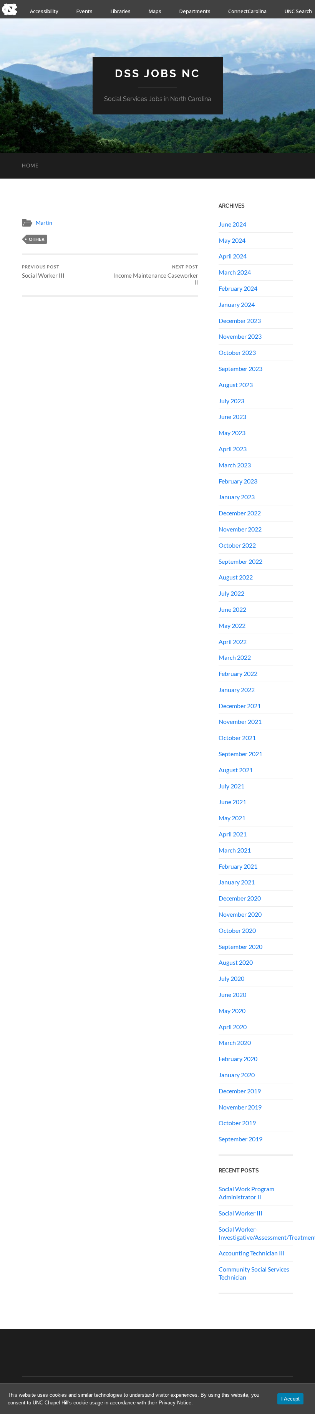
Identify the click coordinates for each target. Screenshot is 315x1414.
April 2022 (233, 641)
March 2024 (235, 272)
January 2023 (237, 496)
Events (84, 11)
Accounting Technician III (252, 1253)
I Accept (290, 1399)
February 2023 (238, 481)
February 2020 (238, 1058)
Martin (44, 223)
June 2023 (232, 416)
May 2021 (232, 817)
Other (37, 239)
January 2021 (237, 882)
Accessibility (44, 11)
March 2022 (235, 657)
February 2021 (238, 866)
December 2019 (240, 1090)
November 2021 (240, 721)
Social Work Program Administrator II (246, 1192)
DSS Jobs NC (157, 73)
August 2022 (236, 577)
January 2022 (237, 689)
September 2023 (240, 368)
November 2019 (240, 1107)
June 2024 (232, 224)
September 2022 (240, 561)
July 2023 (231, 400)
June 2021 (232, 801)
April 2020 (233, 1026)
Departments (195, 11)
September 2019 (240, 1138)
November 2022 (240, 529)
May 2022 (232, 625)
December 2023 (240, 320)
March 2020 (235, 1042)
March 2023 (235, 465)
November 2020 (240, 914)
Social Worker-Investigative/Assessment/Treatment (256, 1233)
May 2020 (232, 1010)
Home (30, 165)
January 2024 (237, 304)
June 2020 (232, 994)
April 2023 (233, 448)
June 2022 (232, 609)
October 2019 (237, 1122)
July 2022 (231, 593)
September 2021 (240, 753)
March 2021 (235, 850)
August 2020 (236, 962)
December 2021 (240, 705)
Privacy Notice (175, 1403)
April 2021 (233, 834)
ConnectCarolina (247, 11)
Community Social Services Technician (254, 1273)
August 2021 (236, 769)
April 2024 (233, 256)
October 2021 (237, 737)
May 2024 (232, 240)
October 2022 (237, 545)
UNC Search (298, 11)
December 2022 (240, 513)
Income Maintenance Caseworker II (155, 275)
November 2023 (240, 336)
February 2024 (238, 288)
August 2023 (236, 384)
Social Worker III (43, 271)
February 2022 (238, 673)
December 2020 (240, 898)
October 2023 (237, 352)
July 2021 (231, 786)
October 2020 (237, 930)
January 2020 (237, 1074)
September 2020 (240, 946)
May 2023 (232, 432)
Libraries (121, 11)
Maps (155, 11)
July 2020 (231, 978)
